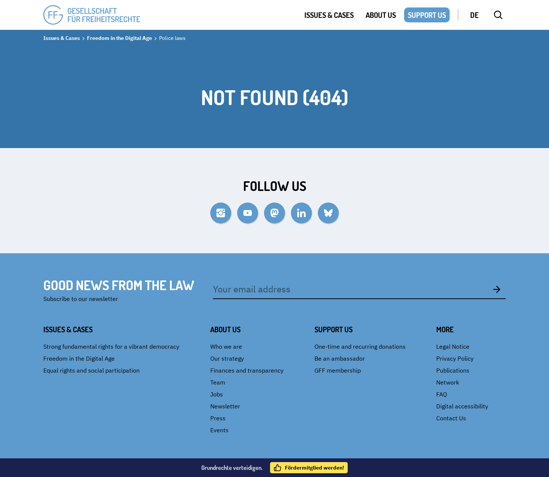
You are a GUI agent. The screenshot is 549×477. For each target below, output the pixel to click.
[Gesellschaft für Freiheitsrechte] (91, 15)
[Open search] (498, 14)
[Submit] (497, 289)
